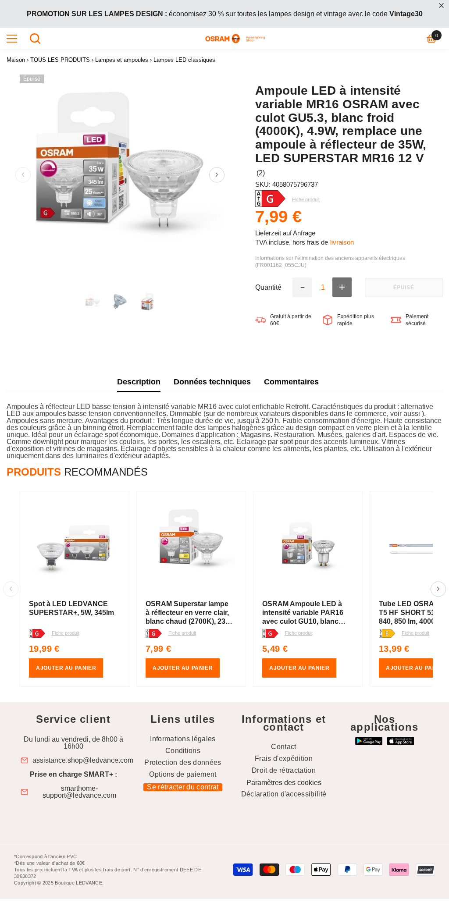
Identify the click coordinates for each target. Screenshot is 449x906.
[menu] (12, 38)
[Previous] (23, 174)
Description (138, 381)
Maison (16, 60)
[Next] (216, 174)
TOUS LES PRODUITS (60, 60)
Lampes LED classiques (184, 60)
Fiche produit (65, 633)
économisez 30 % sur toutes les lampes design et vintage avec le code (225, 14)
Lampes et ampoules (121, 60)
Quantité (268, 287)
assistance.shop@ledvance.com (82, 760)
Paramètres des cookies (283, 782)
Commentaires (291, 381)
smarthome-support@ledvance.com (79, 792)
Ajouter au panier (66, 668)
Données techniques (212, 381)
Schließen (441, 5)
